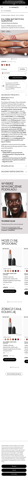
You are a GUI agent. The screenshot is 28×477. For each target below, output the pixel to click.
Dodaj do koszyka (18, 77)
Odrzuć (14, 470)
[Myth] (10, 271)
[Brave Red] (18, 271)
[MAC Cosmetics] (14, 7)
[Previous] (3, 271)
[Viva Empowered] (7, 65)
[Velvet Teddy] (27, 271)
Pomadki (21, 15)
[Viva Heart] (2, 65)
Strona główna (5, 15)
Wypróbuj (22, 69)
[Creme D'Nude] (5, 271)
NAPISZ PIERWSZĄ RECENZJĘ (14, 374)
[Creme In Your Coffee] (13, 271)
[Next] (20, 271)
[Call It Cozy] (8, 271)
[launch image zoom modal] (25, 54)
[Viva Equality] (9, 65)
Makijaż (13, 15)
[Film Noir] (16, 271)
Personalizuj (14, 474)
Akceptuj (14, 466)
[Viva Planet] (4, 65)
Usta (17, 15)
